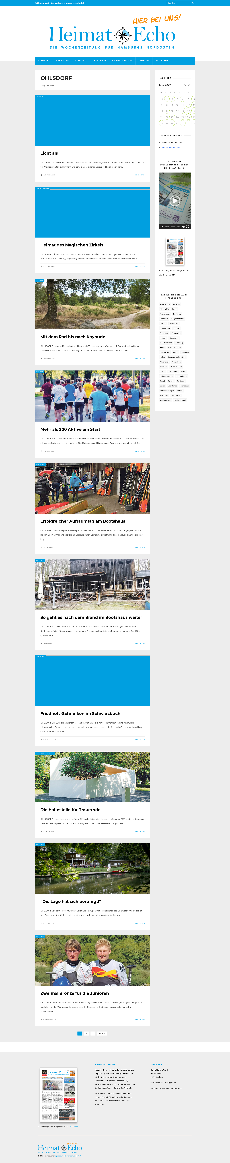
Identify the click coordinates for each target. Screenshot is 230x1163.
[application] (175, 201)
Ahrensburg (165, 304)
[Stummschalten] (183, 226)
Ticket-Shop (99, 60)
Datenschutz (70, 1156)
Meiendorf (164, 362)
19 (188, 111)
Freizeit (163, 338)
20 (194, 111)
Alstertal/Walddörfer (168, 309)
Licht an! (49, 153)
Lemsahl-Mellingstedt (177, 357)
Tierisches (184, 386)
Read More (139, 175)
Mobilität (163, 366)
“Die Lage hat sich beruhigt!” (70, 901)
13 (194, 105)
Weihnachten (165, 400)
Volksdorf (164, 395)
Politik (183, 371)
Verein (179, 390)
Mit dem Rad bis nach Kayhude (72, 336)
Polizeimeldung (166, 376)
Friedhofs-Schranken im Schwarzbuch (80, 713)
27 (194, 117)
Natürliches (172, 371)
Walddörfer (176, 395)
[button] (175, 201)
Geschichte (173, 338)
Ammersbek (165, 314)
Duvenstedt (174, 323)
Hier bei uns (62, 60)
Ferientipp (164, 333)
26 (188, 117)
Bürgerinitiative (177, 318)
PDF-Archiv (170, 274)
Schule (171, 381)
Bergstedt (164, 318)
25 (182, 117)
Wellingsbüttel (180, 400)
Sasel (162, 381)
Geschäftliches (166, 342)
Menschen (176, 362)
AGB (79, 1156)
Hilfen (162, 347)
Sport (162, 386)
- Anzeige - (40, 96)
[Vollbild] (187, 226)
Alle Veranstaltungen (171, 147)
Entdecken (162, 60)
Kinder (175, 352)
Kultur (162, 357)
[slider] (173, 226)
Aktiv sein (80, 60)
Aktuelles (44, 60)
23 (172, 117)
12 (188, 105)
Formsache (176, 333)
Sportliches (172, 386)
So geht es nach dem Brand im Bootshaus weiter (91, 617)
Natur (162, 371)
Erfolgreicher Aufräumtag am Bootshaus (82, 521)
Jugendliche (164, 352)
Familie (176, 328)
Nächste (102, 1033)
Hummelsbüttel (174, 347)
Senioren (180, 381)
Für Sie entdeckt (42, 188)
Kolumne (185, 352)
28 (161, 123)
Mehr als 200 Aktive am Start (70, 429)
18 (182, 111)
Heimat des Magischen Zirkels (71, 245)
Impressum (58, 1156)
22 (167, 117)
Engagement (165, 328)
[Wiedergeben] (162, 226)
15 (167, 111)
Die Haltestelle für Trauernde (70, 809)
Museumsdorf (176, 366)
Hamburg (179, 342)
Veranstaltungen (122, 60)
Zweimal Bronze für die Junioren (74, 993)
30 (172, 123)
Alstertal (176, 304)
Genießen (144, 60)
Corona (163, 323)
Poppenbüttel (181, 376)
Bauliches (177, 314)
